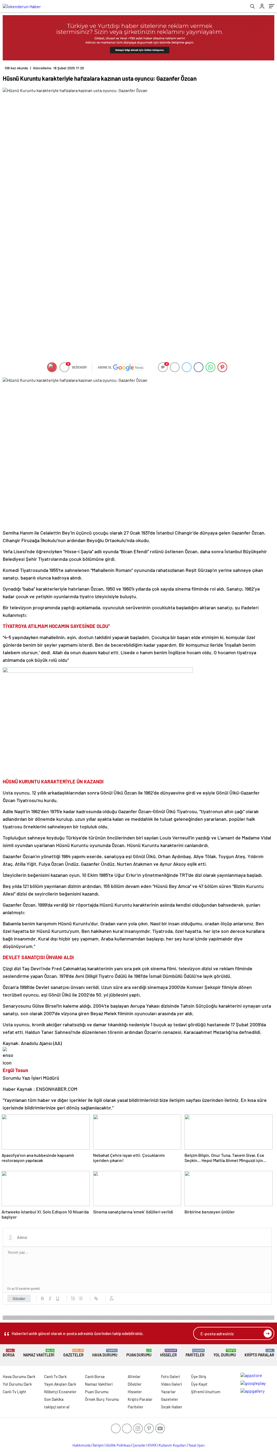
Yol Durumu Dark (17, 1384)
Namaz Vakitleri (38, 1353)
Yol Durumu (224, 1353)
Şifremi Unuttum (205, 1391)
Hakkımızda (81, 1445)
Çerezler (139, 1445)
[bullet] (80, 1298)
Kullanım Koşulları (172, 1445)
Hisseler (168, 1353)
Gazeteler (73, 1353)
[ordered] (73, 1298)
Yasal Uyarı (196, 1445)
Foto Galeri (170, 1376)
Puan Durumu (138, 1353)
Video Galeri (171, 1384)
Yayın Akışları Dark (60, 1384)
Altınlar (134, 1376)
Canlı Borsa (95, 1376)
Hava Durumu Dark (19, 1376)
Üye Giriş (198, 1376)
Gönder (19, 1298)
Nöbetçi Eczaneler (60, 1391)
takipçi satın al (57, 1406)
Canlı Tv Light (14, 1391)
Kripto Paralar (259, 1353)
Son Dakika (54, 1399)
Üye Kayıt (199, 1384)
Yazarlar (168, 1391)
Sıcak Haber (171, 1406)
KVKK (152, 1445)
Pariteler (195, 1353)
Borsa (9, 1353)
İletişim (98, 1445)
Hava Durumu (104, 1353)
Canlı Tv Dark (55, 1376)
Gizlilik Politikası (118, 1445)
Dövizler (135, 1384)
